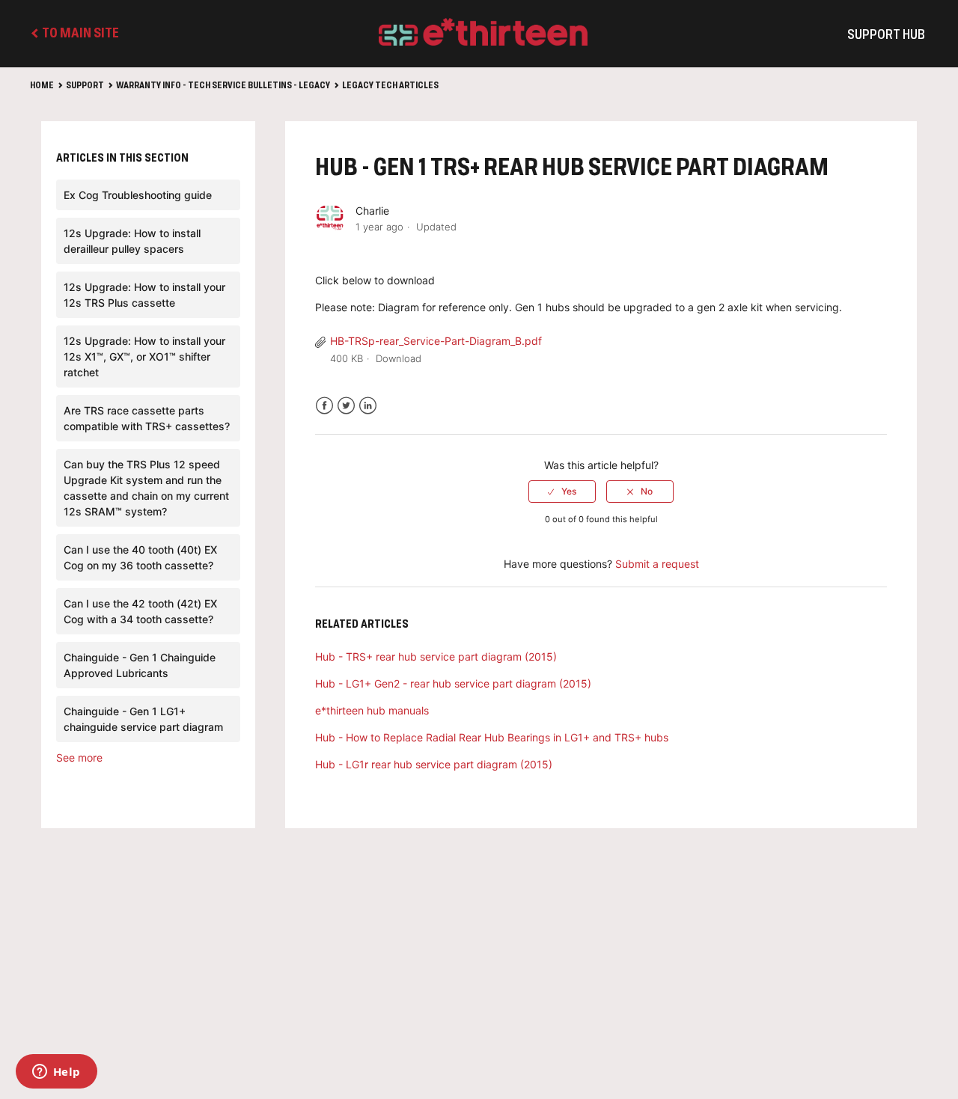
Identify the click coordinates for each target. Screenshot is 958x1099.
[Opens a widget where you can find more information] (56, 1073)
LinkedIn (368, 406)
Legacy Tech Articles (390, 86)
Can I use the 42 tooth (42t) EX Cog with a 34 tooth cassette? (140, 611)
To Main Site (79, 33)
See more (79, 757)
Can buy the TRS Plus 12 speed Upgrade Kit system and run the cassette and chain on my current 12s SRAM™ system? (146, 488)
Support (85, 86)
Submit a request (657, 563)
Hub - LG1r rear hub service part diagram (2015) (433, 764)
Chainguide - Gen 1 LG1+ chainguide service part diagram (143, 719)
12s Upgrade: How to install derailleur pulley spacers (132, 241)
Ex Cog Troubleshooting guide (138, 195)
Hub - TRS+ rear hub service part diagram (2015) (436, 656)
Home (42, 86)
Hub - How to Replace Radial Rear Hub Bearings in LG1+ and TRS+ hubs (491, 737)
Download (398, 358)
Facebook (324, 406)
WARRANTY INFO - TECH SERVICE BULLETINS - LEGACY (223, 86)
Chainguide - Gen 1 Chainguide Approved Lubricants (140, 665)
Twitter (346, 406)
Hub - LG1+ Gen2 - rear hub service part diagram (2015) (453, 683)
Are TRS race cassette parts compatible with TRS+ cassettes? (147, 418)
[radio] (562, 491)
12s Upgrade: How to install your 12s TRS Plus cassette (144, 295)
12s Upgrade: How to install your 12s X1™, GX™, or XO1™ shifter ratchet (144, 356)
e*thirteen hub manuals (372, 710)
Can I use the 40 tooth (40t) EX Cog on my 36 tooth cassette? (140, 557)
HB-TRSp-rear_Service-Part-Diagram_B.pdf (436, 340)
